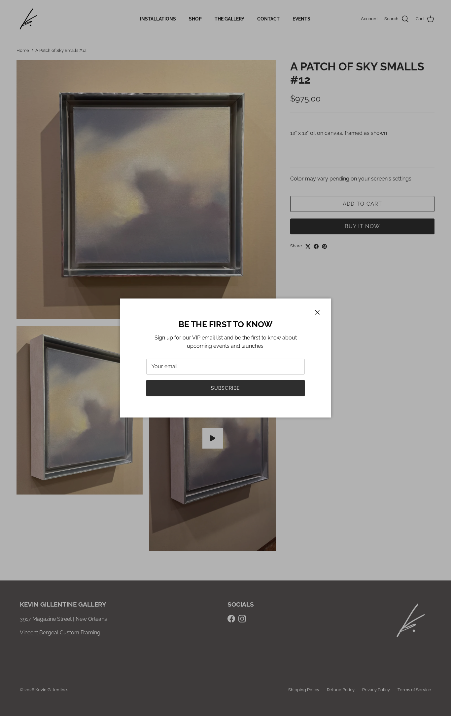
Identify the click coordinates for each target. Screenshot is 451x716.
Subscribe (225, 388)
